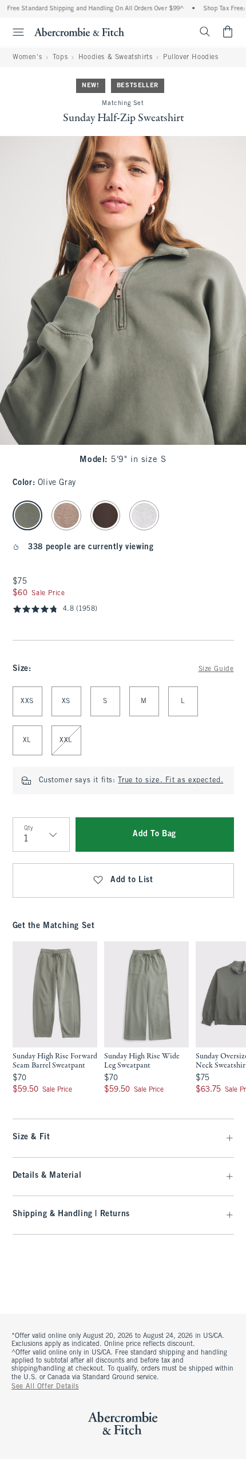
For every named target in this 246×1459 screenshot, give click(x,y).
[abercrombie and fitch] (79, 32)
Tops (60, 57)
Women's (27, 57)
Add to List (131, 880)
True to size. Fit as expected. (170, 780)
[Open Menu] (13, 32)
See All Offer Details (45, 1386)
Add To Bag (154, 834)
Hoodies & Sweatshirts (115, 57)
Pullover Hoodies (191, 57)
